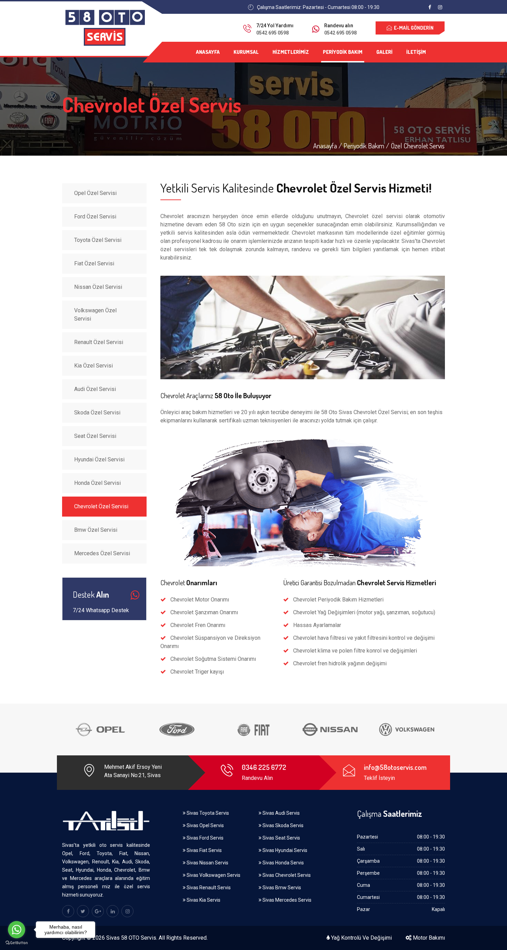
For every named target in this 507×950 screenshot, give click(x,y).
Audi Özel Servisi (95, 389)
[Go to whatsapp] (16, 929)
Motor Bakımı (428, 937)
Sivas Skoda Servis (282, 825)
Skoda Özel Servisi (97, 412)
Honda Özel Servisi (97, 483)
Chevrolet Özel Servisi (101, 506)
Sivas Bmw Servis (281, 887)
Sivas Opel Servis (205, 825)
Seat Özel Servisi (95, 436)
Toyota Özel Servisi (97, 240)
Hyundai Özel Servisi (99, 459)
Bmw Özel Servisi (95, 530)
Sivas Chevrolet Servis (286, 875)
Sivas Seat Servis (280, 838)
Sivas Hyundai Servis (284, 850)
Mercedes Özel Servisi (102, 553)
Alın (91, 595)
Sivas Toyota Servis (207, 813)
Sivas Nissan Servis (207, 862)
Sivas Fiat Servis (204, 850)
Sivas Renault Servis (208, 887)
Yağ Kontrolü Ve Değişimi (361, 937)
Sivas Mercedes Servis (286, 900)
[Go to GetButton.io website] (17, 943)
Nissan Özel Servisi (98, 287)
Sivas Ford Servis (204, 838)
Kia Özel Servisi (93, 365)
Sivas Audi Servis (280, 813)
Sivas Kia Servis (203, 900)
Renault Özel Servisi (98, 342)
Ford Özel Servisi (95, 216)
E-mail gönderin (413, 28)
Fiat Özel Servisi (94, 263)
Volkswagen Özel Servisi (95, 314)
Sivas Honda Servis (282, 862)
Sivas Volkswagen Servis (213, 875)
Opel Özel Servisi (95, 193)
